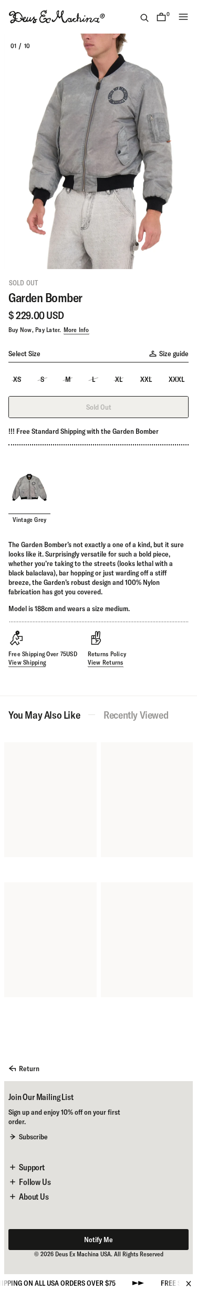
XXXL (176, 379)
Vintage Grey (30, 520)
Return (29, 1068)
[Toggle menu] (183, 16)
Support (32, 1167)
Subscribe (33, 1136)
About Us (34, 1196)
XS (17, 379)
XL (118, 379)
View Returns (105, 662)
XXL (146, 379)
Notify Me (98, 1239)
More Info (76, 330)
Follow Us (35, 1182)
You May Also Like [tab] (44, 715)
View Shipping (27, 662)
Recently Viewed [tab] (135, 715)
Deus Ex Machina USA (83, 1254)
